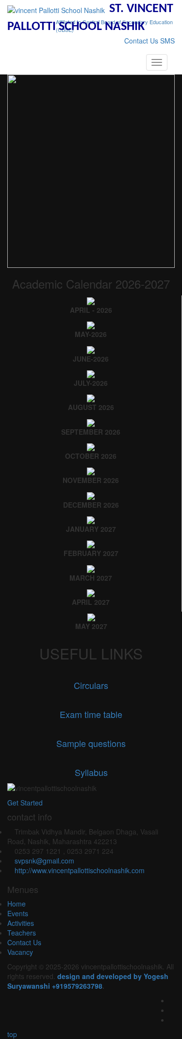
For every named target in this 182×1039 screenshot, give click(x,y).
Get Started (25, 802)
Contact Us (141, 40)
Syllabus (91, 772)
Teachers (22, 932)
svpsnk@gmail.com (44, 860)
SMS (167, 40)
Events (18, 913)
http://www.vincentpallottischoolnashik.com (80, 870)
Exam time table (91, 714)
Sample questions (91, 743)
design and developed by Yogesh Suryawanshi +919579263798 (87, 981)
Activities (21, 923)
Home (17, 903)
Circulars (91, 685)
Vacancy (21, 952)
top (11, 1034)
